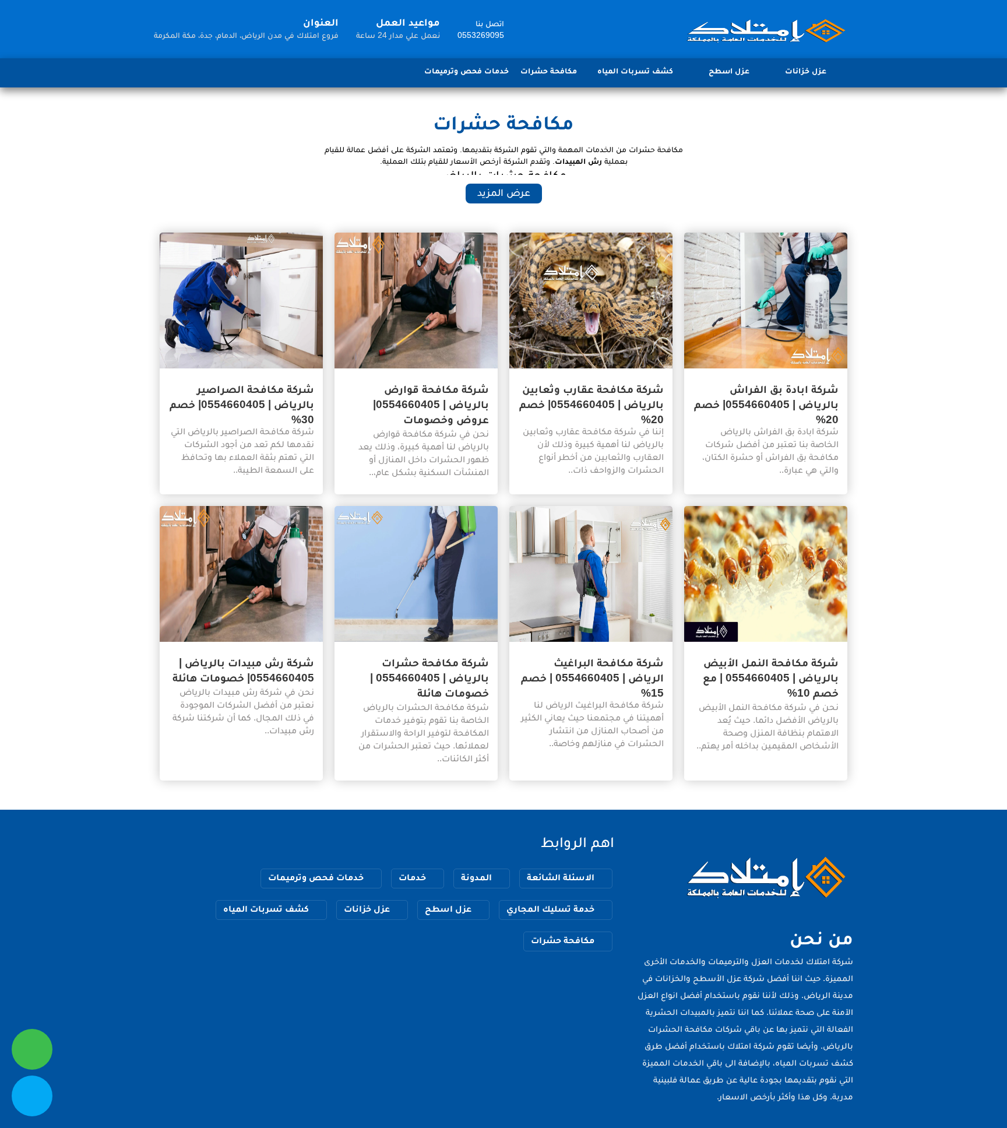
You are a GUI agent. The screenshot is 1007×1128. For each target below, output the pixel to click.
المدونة (476, 877)
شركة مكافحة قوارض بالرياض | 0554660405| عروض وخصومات (431, 404)
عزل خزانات (805, 70)
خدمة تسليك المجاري (550, 908)
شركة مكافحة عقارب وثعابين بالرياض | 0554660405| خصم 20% (591, 404)
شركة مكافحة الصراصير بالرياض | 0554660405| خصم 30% (242, 404)
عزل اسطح (729, 70)
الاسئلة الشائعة (560, 877)
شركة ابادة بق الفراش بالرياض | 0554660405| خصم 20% (766, 404)
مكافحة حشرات (548, 70)
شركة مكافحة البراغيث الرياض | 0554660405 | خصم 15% (592, 677)
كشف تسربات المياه (635, 70)
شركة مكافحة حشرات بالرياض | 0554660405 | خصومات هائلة (429, 677)
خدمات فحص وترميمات (466, 70)
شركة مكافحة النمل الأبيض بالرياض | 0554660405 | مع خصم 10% (771, 677)
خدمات (412, 877)
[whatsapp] (32, 1049)
